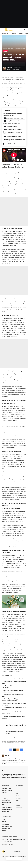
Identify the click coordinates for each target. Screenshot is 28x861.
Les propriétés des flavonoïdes (13, 121)
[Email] (11, 64)
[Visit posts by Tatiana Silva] (4, 68)
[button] (3, 29)
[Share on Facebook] (6, 64)
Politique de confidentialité (7, 742)
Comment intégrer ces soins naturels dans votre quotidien (14, 140)
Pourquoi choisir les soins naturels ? (12, 143)
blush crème (15, 577)
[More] (16, 64)
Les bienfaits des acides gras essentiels (14, 118)
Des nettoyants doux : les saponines (12, 123)
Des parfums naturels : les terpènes (14, 129)
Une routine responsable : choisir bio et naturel (12, 132)
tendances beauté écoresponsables (11, 586)
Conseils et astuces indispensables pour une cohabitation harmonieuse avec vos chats (7, 792)
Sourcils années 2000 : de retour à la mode (13, 679)
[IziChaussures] (8, 29)
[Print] (13, 64)
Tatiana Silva (10, 67)
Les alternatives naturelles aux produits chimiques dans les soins (12, 114)
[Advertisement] (14, 14)
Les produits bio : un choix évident (13, 136)
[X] (24, 851)
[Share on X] (9, 64)
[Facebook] (22, 851)
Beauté (5, 51)
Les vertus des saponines (11, 126)
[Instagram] (25, 851)
